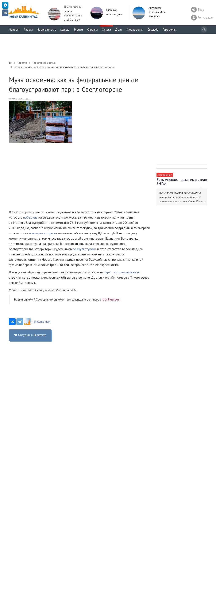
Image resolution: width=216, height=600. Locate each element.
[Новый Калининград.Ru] (10, 62)
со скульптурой (84, 249)
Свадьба (152, 29)
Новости (14, 29)
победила (30, 217)
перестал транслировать (122, 272)
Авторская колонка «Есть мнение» (157, 12)
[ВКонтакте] (12, 321)
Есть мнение (164, 174)
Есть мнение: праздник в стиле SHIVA (182, 181)
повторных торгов (42, 233)
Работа (28, 29)
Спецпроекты (134, 29)
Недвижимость (46, 29)
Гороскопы (169, 29)
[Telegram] (19, 321)
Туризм (78, 29)
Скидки (106, 29)
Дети (118, 29)
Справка (92, 29)
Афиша (64, 29)
